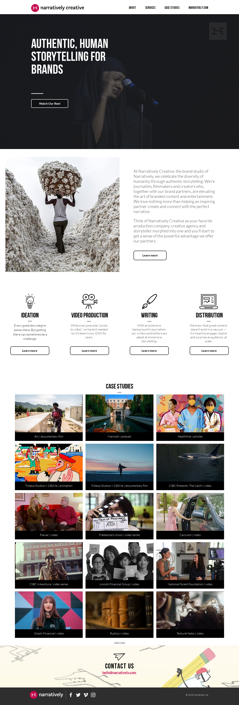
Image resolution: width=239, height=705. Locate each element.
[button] (49, 103)
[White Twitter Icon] (78, 695)
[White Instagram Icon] (93, 695)
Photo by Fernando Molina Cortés (99, 248)
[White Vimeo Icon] (86, 695)
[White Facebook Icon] (71, 695)
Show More (119, 642)
